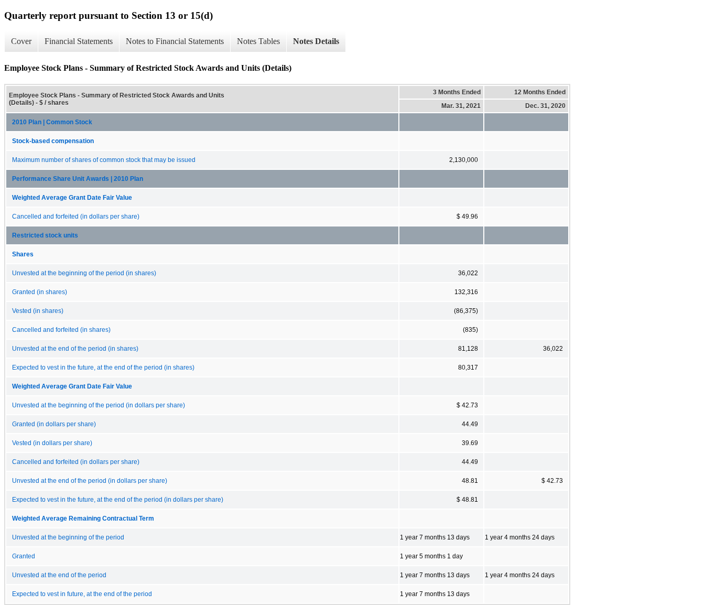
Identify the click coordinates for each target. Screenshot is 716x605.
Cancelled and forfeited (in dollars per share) (75, 216)
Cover (21, 41)
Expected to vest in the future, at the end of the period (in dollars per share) (117, 499)
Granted (23, 556)
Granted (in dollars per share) (54, 424)
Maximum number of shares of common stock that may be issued (104, 160)
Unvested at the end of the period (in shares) (75, 348)
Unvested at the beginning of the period (68, 537)
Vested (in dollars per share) (52, 443)
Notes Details (316, 41)
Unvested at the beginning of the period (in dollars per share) (98, 405)
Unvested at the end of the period (59, 575)
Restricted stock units (45, 235)
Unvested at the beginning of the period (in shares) (84, 273)
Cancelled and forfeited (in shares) (61, 330)
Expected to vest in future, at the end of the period (82, 594)
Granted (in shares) (39, 292)
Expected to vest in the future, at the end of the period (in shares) (103, 367)
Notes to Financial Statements (175, 41)
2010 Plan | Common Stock (52, 122)
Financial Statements (79, 41)
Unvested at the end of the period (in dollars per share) (89, 481)
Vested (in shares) (37, 311)
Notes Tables (258, 41)
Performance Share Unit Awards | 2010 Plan (77, 179)
